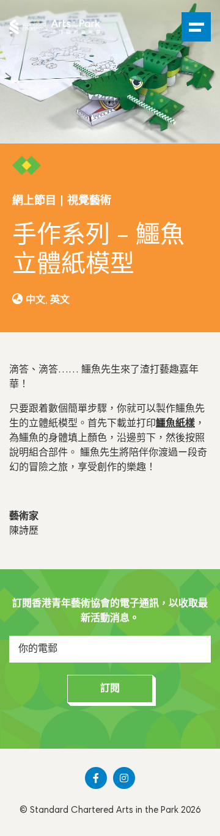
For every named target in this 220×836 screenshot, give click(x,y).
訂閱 (110, 689)
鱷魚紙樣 (175, 424)
